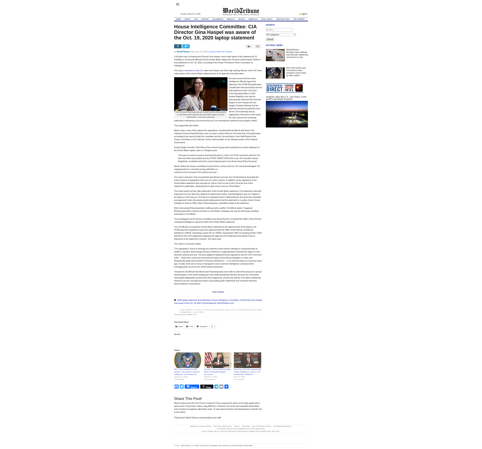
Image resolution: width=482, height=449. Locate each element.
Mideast (231, 19)
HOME (178, 19)
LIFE (196, 19)
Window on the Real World (201, 426)
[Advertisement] (287, 153)
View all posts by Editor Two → (186, 314)
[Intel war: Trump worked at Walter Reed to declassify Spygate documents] (217, 360)
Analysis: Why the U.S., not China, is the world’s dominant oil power (286, 98)
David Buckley (204, 300)
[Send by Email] (257, 46)
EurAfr (205, 19)
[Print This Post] (248, 46)
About (188, 19)
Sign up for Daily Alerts (261, 426)
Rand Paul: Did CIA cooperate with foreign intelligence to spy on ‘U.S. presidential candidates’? (247, 371)
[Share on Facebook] (178, 46)
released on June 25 (193, 70)
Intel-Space (267, 19)
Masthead (246, 426)
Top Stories (299, 19)
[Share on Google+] (194, 46)
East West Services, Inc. (223, 426)
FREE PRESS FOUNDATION (282, 426)
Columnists (217, 19)
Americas (253, 19)
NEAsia (241, 19)
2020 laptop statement (187, 300)
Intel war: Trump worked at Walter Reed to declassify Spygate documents (217, 371)
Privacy (237, 426)
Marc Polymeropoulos (206, 303)
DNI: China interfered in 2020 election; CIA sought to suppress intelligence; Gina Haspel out (187, 371)
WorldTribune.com (225, 303)
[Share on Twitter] (186, 46)
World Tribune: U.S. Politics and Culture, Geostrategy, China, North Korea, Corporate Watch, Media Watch (216, 445)
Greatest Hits (283, 19)
